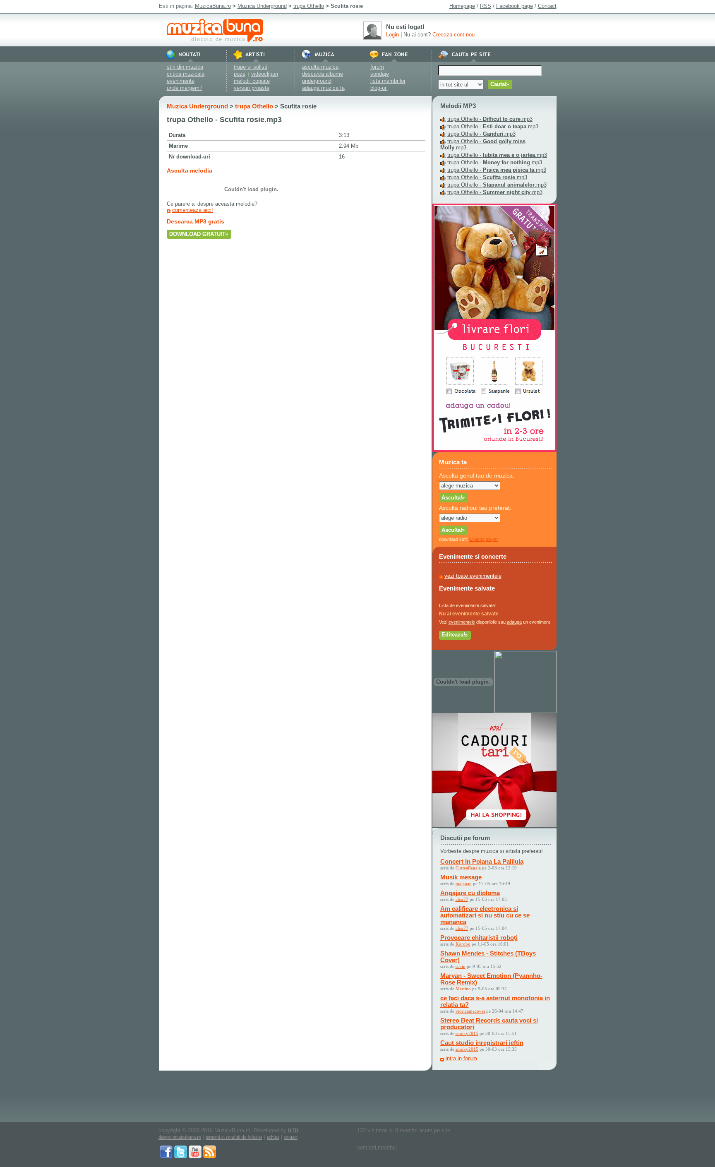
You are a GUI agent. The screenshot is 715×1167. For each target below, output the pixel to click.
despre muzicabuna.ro (179, 1137)
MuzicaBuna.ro (213, 6)
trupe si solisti (250, 67)
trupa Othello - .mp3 (490, 119)
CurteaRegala (468, 867)
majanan (464, 883)
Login (392, 34)
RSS (485, 6)
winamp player (483, 539)
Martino (463, 988)
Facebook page (514, 6)
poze (239, 74)
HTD (293, 1130)
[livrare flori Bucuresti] (494, 450)
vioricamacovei (470, 1011)
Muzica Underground (262, 6)
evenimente (180, 81)
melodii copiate (252, 81)
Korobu (463, 943)
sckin (460, 966)
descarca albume (322, 74)
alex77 (462, 899)
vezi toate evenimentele (472, 576)
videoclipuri (264, 74)
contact (291, 1137)
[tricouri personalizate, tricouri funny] (525, 711)
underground (316, 81)
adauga (514, 622)
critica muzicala (185, 74)
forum (377, 67)
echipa (273, 1137)
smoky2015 (467, 1033)
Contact (547, 6)
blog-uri (379, 88)
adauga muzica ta (323, 88)
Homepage (462, 6)
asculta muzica (320, 67)
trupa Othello (308, 6)
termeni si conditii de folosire (234, 1137)
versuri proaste (251, 88)
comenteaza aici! (192, 210)
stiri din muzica (185, 67)
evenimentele (462, 622)
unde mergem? (184, 88)
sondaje (379, 74)
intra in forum (461, 1058)
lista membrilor (387, 81)
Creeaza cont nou (453, 34)
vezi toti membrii (377, 1147)
